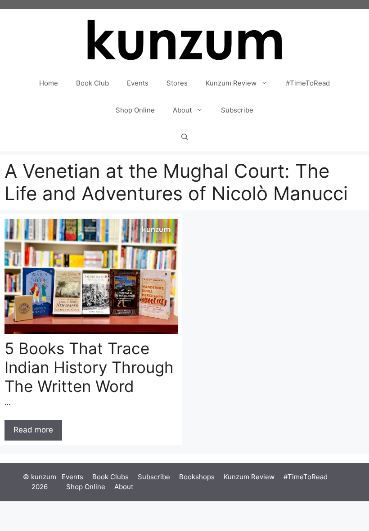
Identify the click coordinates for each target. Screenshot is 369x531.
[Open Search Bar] (184, 137)
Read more (33, 429)
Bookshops (197, 476)
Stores (177, 83)
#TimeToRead (308, 83)
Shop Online (135, 110)
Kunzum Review (231, 83)
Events (137, 83)
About (182, 110)
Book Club (92, 83)
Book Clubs (110, 476)
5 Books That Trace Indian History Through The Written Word (89, 367)
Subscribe (237, 110)
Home (48, 83)
